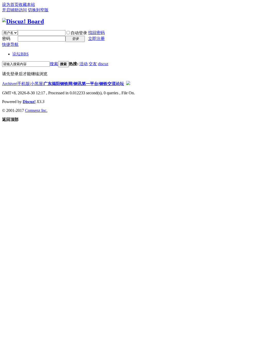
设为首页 (10, 4)
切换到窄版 (38, 10)
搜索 (54, 64)
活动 (83, 64)
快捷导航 (10, 44)
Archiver (9, 83)
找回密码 (96, 32)
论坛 (20, 54)
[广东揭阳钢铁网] (23, 21)
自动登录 (79, 33)
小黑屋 (36, 83)
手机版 (23, 83)
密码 (6, 38)
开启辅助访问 (14, 10)
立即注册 (96, 38)
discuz (103, 64)
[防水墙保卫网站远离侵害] (128, 83)
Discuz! (29, 101)
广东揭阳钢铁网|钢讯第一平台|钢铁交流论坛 (84, 83)
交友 (93, 64)
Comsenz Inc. (36, 110)
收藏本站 (27, 4)
